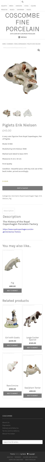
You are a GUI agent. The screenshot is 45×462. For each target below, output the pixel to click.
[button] (39, 50)
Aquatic (4, 6)
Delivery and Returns (10, 428)
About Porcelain (8, 434)
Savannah (20, 9)
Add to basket (22, 188)
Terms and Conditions (10, 431)
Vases (29, 9)
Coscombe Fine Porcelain (22, 22)
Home (4, 44)
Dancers (19, 6)
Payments (6, 425)
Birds (11, 6)
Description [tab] (9, 211)
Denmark (10, 44)
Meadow (4, 9)
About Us (5, 422)
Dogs (26, 6)
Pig (10, 198)
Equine (33, 6)
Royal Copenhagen (20, 44)
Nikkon (17, 454)
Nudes (12, 9)
